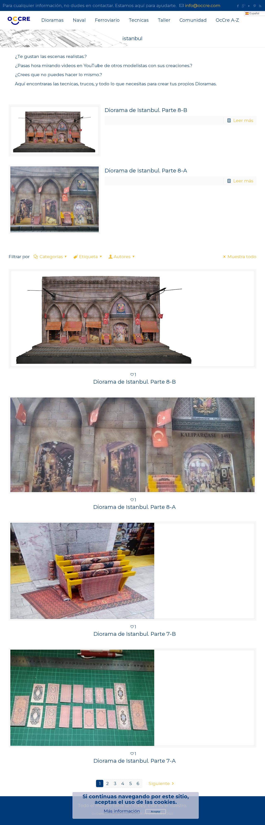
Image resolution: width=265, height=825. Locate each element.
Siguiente (159, 783)
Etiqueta (88, 256)
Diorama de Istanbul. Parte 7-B (134, 634)
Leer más (243, 120)
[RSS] (260, 6)
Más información (122, 811)
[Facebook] (238, 6)
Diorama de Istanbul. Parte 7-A (134, 761)
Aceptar (155, 811)
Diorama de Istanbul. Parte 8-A (146, 170)
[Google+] (243, 6)
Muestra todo (242, 256)
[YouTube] (249, 6)
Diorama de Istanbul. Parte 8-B (146, 110)
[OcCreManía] (18, 20)
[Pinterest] (254, 6)
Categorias (51, 256)
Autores (122, 256)
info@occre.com (202, 5)
